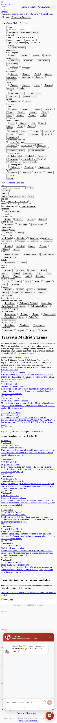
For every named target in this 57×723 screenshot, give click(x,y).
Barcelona (24, 23)
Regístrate (32, 7)
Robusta (26, 74)
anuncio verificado (18, 48)
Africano (10, 88)
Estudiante (29, 167)
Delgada (14, 74)
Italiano (37, 109)
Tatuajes (14, 69)
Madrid (16, 23)
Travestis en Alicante (10, 592)
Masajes (21, 14)
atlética (48, 74)
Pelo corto (14, 61)
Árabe (22, 88)
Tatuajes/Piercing (13, 66)
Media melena (43, 61)
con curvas (11, 77)
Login (24, 7)
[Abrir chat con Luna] (50, 716)
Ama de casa (44, 167)
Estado (9, 99)
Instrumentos (12, 137)
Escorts (15, 14)
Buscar (10, 178)
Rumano (26, 109)
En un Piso (15, 145)
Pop (33, 123)
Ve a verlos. (6, 440)
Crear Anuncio (44, 7)
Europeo (48, 85)
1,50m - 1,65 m (35, 93)
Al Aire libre (11, 148)
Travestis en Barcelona (28, 592)
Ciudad (9, 23)
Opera (9, 126)
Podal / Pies (12, 162)
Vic (2, 625)
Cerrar (35, 32)
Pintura (10, 134)
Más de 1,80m (29, 96)
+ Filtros (10, 175)
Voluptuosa (26, 77)
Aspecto (9, 82)
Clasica (23, 123)
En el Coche (26, 148)
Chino (44, 112)
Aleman (20, 115)
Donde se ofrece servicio (16, 142)
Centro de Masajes (36, 151)
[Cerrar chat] (50, 637)
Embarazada (15, 102)
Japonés (33, 112)
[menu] (53, 7)
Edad (8, 37)
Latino (37, 85)
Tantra (40, 156)
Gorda (37, 74)
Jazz (12, 123)
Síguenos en (31, 713)
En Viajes (41, 148)
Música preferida (13, 120)
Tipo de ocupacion (14, 164)
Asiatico (26, 85)
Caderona (39, 77)
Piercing (26, 69)
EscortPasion (6, 358)
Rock (43, 123)
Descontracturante (30, 162)
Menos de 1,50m (17, 93)
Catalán (21, 112)
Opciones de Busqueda (21, 17)
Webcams (43, 14)
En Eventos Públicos (15, 151)
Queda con (11, 170)
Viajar (21, 134)
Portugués (11, 118)
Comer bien (33, 134)
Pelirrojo (48, 55)
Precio (9, 40)
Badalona (5, 616)
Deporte (14, 131)
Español (14, 85)
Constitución (11, 71)
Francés (32, 115)
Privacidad (41, 708)
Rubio (13, 55)
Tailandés (28, 159)
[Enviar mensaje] (49, 702)
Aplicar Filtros (12, 32)
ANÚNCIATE (7, 600)
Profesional (15, 167)
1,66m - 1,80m (13, 96)
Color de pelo (12, 53)
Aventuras (47, 131)
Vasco (9, 112)
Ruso (9, 115)
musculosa (11, 80)
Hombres (14, 173)
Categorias (6, 14)
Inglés (43, 115)
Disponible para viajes (15, 42)
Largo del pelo (12, 58)
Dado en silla (16, 156)
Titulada (29, 156)
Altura (9, 90)
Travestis (29, 14)
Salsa (20, 126)
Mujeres (26, 173)
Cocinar (46, 134)
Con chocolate (12, 159)
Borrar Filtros (26, 32)
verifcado (10, 45)
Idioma (9, 106)
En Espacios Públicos (33, 145)
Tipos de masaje (13, 153)
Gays (36, 14)
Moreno (36, 55)
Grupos (49, 173)
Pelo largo (28, 61)
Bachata (31, 126)
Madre (28, 102)
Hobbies (9, 129)
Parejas (38, 173)
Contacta (21, 713)
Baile (36, 131)
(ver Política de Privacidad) (36, 719)
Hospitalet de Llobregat (11, 621)
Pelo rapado (12, 64)
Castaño (24, 55)
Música (25, 131)
